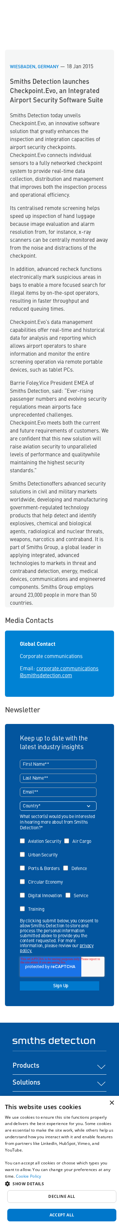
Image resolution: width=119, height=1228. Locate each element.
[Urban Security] (40, 850)
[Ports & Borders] (41, 864)
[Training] (34, 904)
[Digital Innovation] (42, 891)
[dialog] (59, 1162)
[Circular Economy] (43, 877)
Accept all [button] (62, 1215)
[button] (59, 1184)
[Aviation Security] (42, 837)
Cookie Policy (28, 1176)
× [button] (111, 1102)
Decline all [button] (61, 1196)
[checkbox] (58, 873)
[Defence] (76, 864)
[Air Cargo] (79, 837)
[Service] (78, 891)
